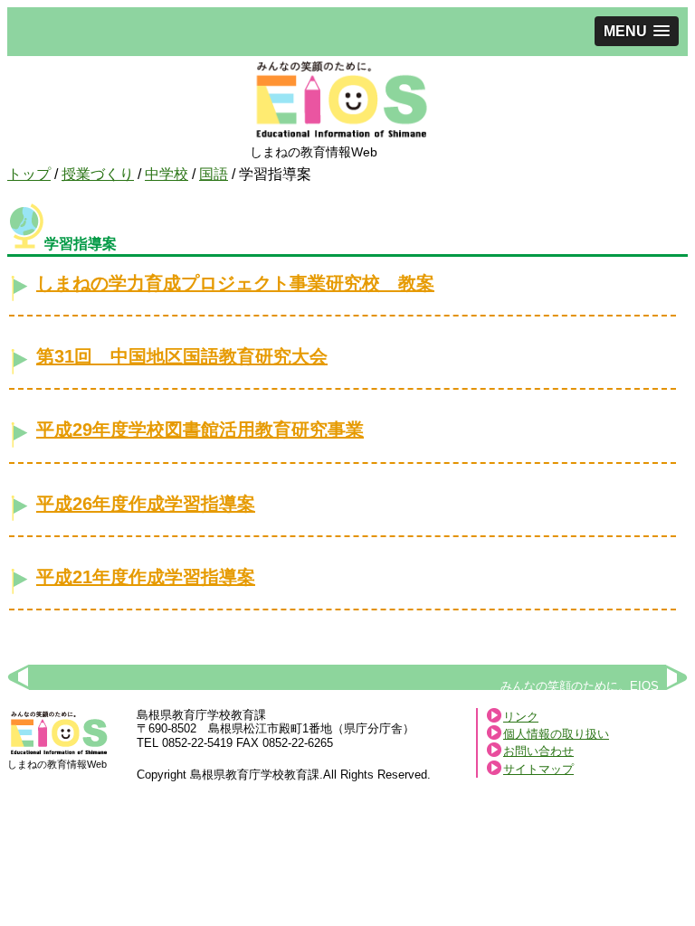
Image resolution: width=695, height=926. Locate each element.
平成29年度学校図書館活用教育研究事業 (200, 429)
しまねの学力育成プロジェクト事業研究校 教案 (235, 283)
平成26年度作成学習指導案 (145, 504)
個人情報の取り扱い (556, 734)
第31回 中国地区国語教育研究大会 (182, 356)
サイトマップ (538, 769)
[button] (637, 31)
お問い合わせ (538, 751)
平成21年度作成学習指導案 (145, 577)
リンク (520, 716)
